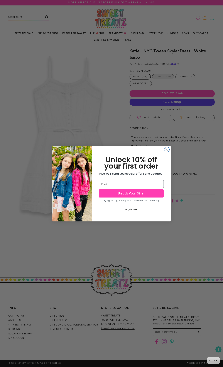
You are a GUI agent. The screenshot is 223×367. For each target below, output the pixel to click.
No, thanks (131, 209)
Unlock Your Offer (131, 193)
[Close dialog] (166, 149)
